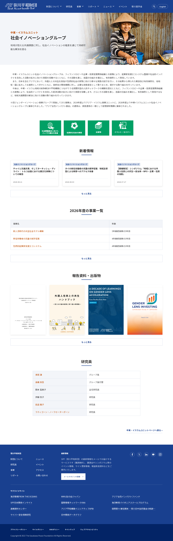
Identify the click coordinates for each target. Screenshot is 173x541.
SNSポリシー (54, 529)
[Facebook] (132, 454)
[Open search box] (154, 6)
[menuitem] (52, 6)
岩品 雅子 (39, 404)
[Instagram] (160, 454)
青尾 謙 (38, 374)
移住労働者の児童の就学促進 (26, 238)
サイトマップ (70, 529)
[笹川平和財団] (21, 6)
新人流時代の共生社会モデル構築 (28, 231)
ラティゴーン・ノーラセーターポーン (52, 411)
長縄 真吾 (39, 382)
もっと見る (86, 258)
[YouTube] (153, 454)
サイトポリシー (38, 529)
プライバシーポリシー (19, 529)
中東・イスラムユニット (24, 32)
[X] (139, 454)
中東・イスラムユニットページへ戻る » (144, 430)
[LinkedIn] (146, 454)
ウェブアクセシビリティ (89, 529)
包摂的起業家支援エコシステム (27, 246)
